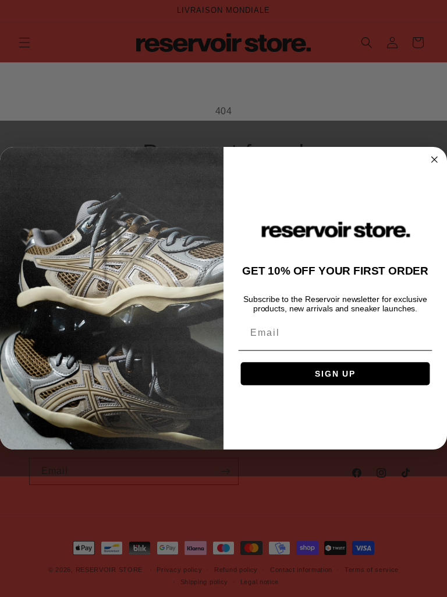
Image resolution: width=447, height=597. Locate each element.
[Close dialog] (435, 160)
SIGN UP (335, 373)
